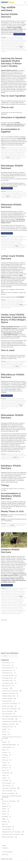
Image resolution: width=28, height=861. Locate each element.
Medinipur (4, 821)
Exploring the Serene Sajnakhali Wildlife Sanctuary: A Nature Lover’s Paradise (11, 62)
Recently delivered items (8, 667)
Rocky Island (5, 760)
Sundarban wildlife (6, 159)
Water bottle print (6, 685)
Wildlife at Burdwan (6, 197)
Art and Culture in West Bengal (9, 703)
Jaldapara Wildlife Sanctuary (10, 551)
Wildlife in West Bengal (11, 46)
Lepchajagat (5, 755)
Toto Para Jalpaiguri (6, 783)
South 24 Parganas (6, 829)
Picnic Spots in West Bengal (15, 43)
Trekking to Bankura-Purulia (8, 696)
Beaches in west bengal (7, 706)
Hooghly (4, 811)
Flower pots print (6, 665)
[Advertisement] (14, 638)
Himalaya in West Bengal (7, 40)
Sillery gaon (5, 767)
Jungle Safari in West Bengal (13, 361)
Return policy (5, 854)
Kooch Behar (5, 816)
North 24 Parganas (6, 826)
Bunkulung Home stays (7, 726)
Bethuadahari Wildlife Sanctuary (12, 416)
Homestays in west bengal (8, 724)
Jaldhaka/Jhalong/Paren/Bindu (9, 744)
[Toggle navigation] (25, 2)
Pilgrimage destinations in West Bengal (11, 832)
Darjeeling (22, 21)
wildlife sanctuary (15, 159)
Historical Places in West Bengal (10, 721)
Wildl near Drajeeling (16, 50)
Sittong (4, 770)
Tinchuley (4, 778)
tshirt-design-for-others (8, 683)
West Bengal (12, 155)
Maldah (3, 819)
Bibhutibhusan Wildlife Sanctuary (12, 376)
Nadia (7, 454)
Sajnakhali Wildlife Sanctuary (17, 157)
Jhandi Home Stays (6, 747)
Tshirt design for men (7, 673)
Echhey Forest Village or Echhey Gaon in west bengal (11, 737)
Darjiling (3, 39)
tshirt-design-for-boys (7, 678)
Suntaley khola (5, 772)
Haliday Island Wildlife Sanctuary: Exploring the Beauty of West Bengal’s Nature (13, 318)
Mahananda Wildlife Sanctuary (11, 206)
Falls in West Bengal (7, 713)
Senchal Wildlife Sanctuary (9, 15)
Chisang (4, 731)
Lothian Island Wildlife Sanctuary (12, 257)
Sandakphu (4, 765)
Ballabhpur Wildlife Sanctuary (11, 467)
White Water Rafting (7, 701)
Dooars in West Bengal (7, 711)
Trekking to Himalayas (7, 698)
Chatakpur (4, 729)
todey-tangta (5, 780)
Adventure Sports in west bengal (10, 690)
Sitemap (4, 845)
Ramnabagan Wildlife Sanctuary (12, 167)
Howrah (4, 814)
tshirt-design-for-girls (7, 680)
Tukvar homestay (6, 785)
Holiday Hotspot (9, 859)
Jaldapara (4, 742)
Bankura (4, 803)
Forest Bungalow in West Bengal (14, 39)
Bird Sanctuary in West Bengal (14, 37)
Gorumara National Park (13, 604)
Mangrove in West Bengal (12, 151)
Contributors (5, 848)
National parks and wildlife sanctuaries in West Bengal (12, 796)
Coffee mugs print (6, 662)
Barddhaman (9, 191)
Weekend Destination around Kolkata (10, 45)
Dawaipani (4, 734)
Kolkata (4, 749)
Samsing (4, 762)
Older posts (4, 620)
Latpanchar (4, 752)
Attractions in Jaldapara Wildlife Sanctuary (12, 598)
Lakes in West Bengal (7, 790)
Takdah (4, 775)
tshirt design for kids (7, 670)
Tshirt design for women (8, 675)
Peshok (4, 757)
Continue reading (19, 34)
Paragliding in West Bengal (8, 693)
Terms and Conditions (7, 851)
